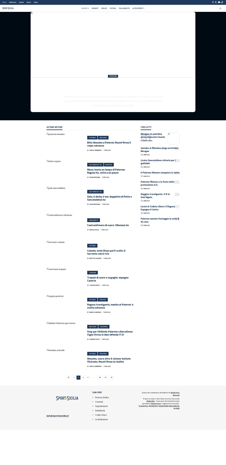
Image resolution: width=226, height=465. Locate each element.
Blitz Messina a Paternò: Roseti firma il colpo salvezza (109, 144)
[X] (215, 2)
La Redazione (101, 419)
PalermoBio (173, 406)
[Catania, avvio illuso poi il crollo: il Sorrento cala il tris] (65, 251)
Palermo (104, 326)
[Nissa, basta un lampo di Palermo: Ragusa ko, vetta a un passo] (65, 171)
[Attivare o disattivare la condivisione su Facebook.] (213, 2)
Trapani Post (143, 406)
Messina (103, 137)
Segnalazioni (101, 406)
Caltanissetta (95, 164)
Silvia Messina (94, 177)
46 (100, 377)
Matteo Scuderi (95, 258)
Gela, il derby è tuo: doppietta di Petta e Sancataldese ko (109, 198)
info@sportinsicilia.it (57, 415)
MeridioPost (153, 406)
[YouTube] (219, 2)
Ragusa (109, 164)
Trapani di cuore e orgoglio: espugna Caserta (107, 279)
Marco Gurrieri (95, 312)
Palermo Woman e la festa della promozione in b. (157, 183)
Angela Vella (94, 230)
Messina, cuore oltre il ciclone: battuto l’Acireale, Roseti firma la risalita (109, 360)
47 (105, 377)
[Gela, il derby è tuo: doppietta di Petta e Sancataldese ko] (65, 197)
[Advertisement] (113, 447)
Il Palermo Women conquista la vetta (160, 172)
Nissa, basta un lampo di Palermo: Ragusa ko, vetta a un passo (106, 171)
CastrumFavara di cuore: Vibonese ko (108, 225)
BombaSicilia (163, 406)
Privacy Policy (102, 397)
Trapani (113, 76)
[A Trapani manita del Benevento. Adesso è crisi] (113, 45)
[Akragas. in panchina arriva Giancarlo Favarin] (174, 138)
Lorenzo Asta (94, 339)
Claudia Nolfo (109, 111)
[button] (214, 8)
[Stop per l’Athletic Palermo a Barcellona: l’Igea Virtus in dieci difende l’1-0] (65, 333)
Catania (92, 137)
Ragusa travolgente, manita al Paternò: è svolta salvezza (110, 306)
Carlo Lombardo (95, 150)
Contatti (99, 401)
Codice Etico (101, 415)
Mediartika (151, 401)
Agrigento (93, 220)
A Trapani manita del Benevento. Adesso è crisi (113, 86)
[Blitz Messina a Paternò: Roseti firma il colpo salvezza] (65, 144)
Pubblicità (100, 410)
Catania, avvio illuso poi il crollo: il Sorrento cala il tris (106, 252)
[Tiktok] (222, 2)
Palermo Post (156, 404)
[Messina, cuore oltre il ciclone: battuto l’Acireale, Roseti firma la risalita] (65, 360)
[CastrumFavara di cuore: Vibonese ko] (65, 224)
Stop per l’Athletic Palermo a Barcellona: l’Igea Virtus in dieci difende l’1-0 (110, 333)
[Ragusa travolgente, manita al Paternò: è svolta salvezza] (65, 306)
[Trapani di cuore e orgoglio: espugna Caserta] (65, 279)
